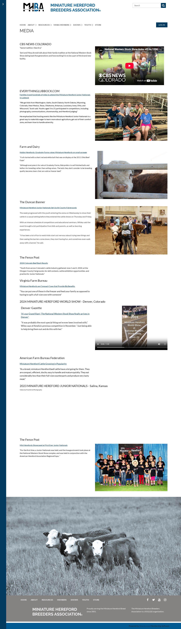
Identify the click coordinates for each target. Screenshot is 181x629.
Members (62, 600)
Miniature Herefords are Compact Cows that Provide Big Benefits (47, 286)
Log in (162, 25)
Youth (85, 600)
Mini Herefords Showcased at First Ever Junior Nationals (43, 445)
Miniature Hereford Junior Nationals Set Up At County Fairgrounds (48, 207)
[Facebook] (147, 599)
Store (96, 600)
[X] (153, 599)
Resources (47, 600)
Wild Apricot (144, 626)
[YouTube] (159, 599)
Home (24, 600)
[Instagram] (165, 599)
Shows (74, 600)
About (34, 600)
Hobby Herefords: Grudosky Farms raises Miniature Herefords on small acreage (53, 152)
